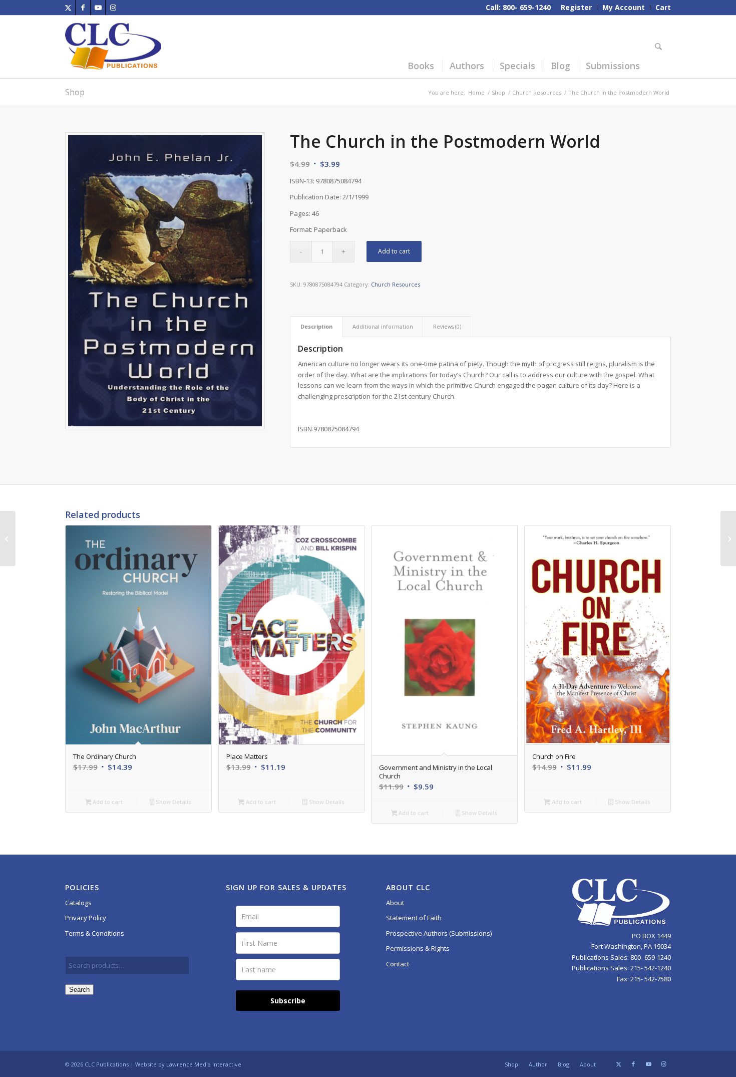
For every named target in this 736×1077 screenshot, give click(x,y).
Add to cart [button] (107, 801)
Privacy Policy (85, 917)
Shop (75, 92)
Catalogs (78, 902)
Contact (397, 963)
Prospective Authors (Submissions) (439, 933)
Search (79, 989)
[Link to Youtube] (98, 7)
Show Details (172, 801)
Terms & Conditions (94, 933)
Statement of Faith (414, 917)
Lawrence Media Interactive (203, 1064)
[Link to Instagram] (113, 7)
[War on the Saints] (8, 538)
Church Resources (395, 284)
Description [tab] (316, 326)
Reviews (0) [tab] (447, 326)
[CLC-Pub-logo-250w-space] (113, 47)
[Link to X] (68, 7)
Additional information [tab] (382, 326)
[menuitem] (576, 7)
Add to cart (394, 251)
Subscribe (287, 1000)
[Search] (660, 47)
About (395, 902)
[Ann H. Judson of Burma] (728, 538)
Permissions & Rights (418, 948)
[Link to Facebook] (83, 7)
